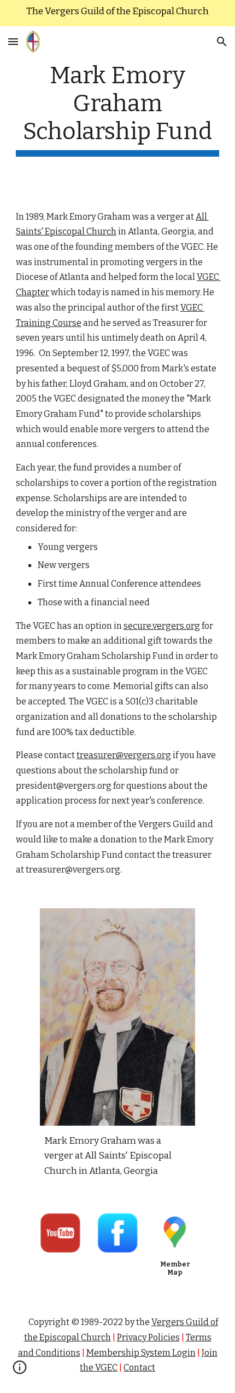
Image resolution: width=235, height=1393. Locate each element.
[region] (117, 13)
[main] (117, 109)
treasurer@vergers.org (124, 755)
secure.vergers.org (162, 626)
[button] (13, 41)
